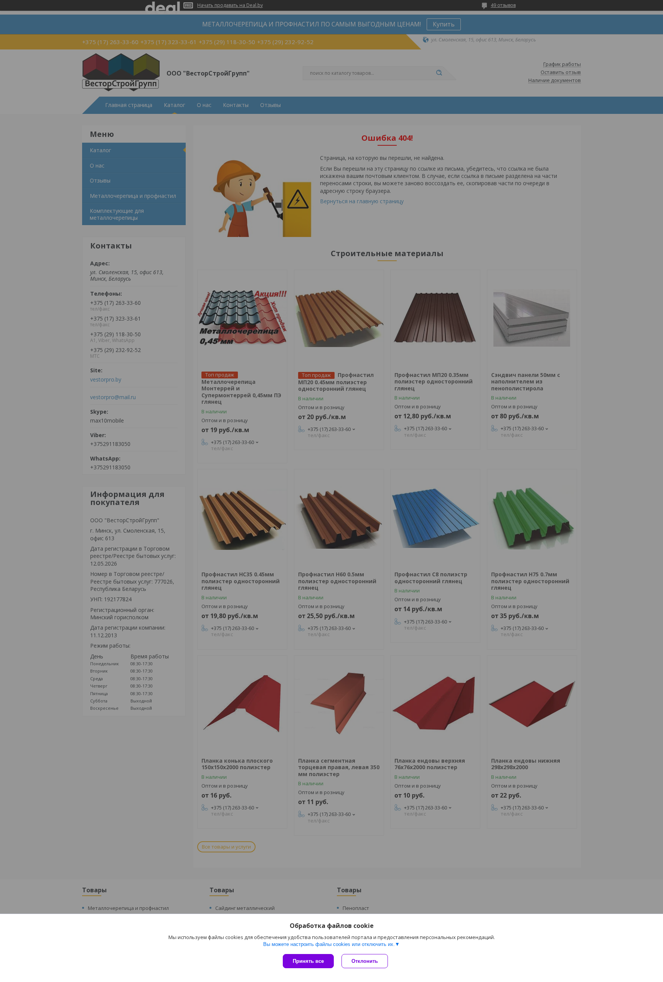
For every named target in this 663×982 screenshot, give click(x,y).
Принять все (308, 961)
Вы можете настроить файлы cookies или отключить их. (329, 944)
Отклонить (364, 961)
